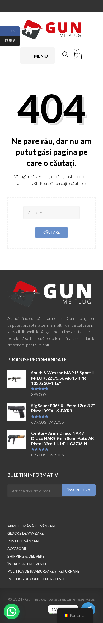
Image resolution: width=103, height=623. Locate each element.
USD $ (12, 30)
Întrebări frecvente (27, 564)
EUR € (12, 40)
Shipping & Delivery (26, 556)
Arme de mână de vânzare (31, 526)
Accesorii (16, 549)
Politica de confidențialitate (36, 579)
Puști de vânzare (23, 541)
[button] (12, 611)
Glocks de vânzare (25, 533)
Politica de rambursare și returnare (43, 571)
